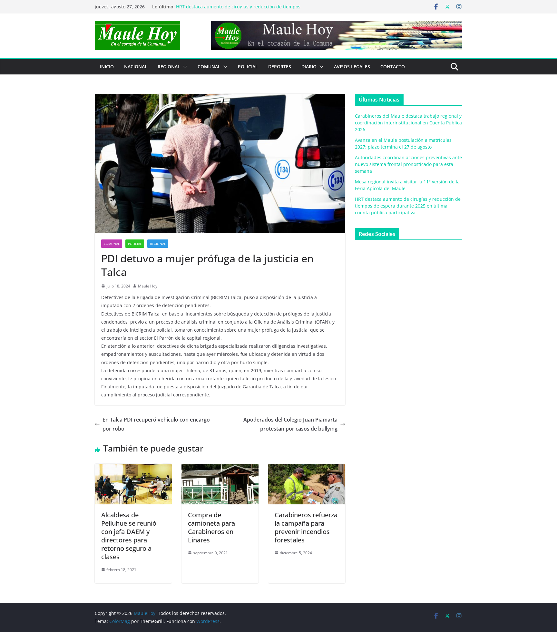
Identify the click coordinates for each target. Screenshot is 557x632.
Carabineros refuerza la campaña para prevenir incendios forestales (306, 527)
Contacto (392, 66)
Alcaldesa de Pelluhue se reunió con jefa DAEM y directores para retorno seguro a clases (128, 535)
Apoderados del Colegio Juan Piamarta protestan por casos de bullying (290, 424)
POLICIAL (248, 66)
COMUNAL (209, 66)
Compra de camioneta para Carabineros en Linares (211, 527)
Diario (309, 66)
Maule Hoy (147, 286)
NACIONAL (135, 66)
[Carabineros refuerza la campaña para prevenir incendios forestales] (306, 468)
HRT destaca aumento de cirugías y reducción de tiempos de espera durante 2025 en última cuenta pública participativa (408, 206)
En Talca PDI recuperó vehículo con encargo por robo (156, 424)
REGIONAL (169, 66)
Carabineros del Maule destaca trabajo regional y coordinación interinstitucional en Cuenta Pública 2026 (408, 122)
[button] (183, 66)
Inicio (107, 66)
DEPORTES (279, 66)
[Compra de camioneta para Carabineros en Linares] (220, 468)
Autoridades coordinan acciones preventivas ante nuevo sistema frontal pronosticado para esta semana (408, 164)
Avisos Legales (352, 66)
